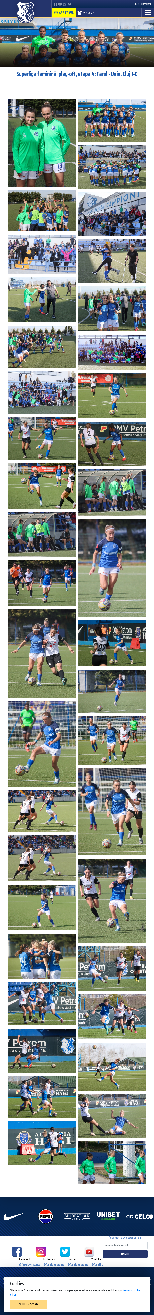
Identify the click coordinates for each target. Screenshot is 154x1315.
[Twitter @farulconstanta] (65, 1252)
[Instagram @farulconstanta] (40, 1252)
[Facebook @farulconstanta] (16, 1252)
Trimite (125, 1254)
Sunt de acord (28, 1304)
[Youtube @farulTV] (89, 1252)
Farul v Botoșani (143, 4)
